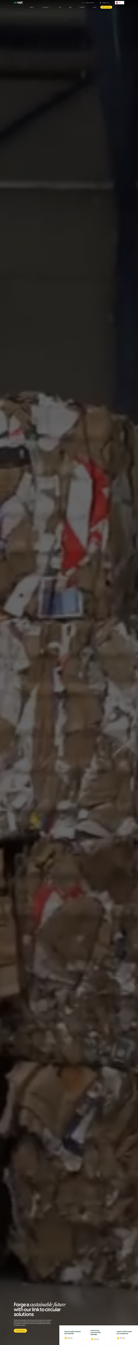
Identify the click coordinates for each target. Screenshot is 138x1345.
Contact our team (20, 1330)
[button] (46, 7)
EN (120, 2)
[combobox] (119, 2)
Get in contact (106, 7)
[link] (20, 1331)
